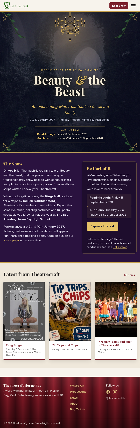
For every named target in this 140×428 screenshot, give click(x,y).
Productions (78, 391)
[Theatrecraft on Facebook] (108, 392)
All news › (130, 275)
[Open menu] (133, 5)
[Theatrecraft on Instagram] (115, 392)
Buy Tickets (78, 409)
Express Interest (102, 226)
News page (11, 240)
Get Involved (120, 246)
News (74, 397)
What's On (77, 385)
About (74, 403)
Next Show (119, 5)
